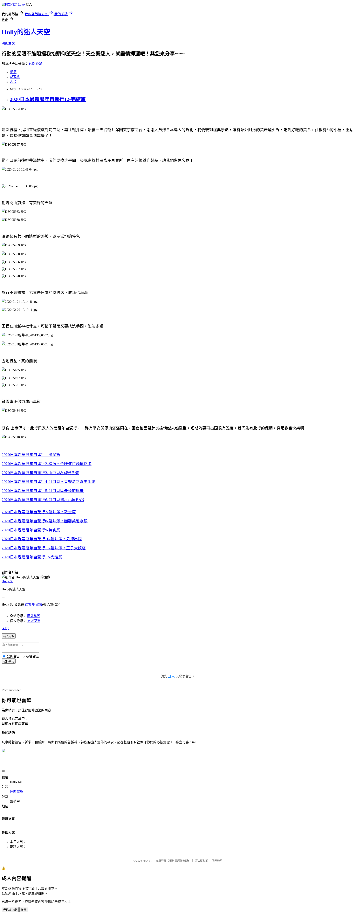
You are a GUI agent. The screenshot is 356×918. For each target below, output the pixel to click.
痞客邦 (30, 604)
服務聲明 (217, 860)
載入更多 (8, 636)
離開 (23, 909)
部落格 (15, 77)
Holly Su (7, 581)
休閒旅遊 (35, 63)
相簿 (13, 72)
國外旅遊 (33, 616)
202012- (32, 557)
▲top (5, 628)
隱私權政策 (201, 860)
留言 (39, 604)
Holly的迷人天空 (26, 32)
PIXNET (147, 860)
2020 (31, 455)
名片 (13, 82)
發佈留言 (8, 661)
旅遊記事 (33, 621)
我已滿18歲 (10, 909)
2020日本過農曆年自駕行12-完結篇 (48, 99)
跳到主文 (8, 43)
